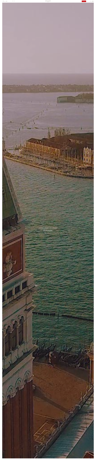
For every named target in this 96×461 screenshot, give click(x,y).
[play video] (88, 412)
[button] (91, 1)
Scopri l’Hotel (48, 455)
